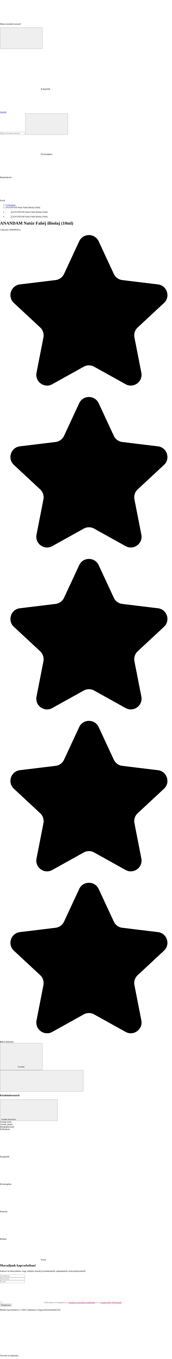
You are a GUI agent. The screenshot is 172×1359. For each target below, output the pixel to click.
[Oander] (39, 1355)
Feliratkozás (6, 1305)
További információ (8, 1119)
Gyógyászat (10, 205)
